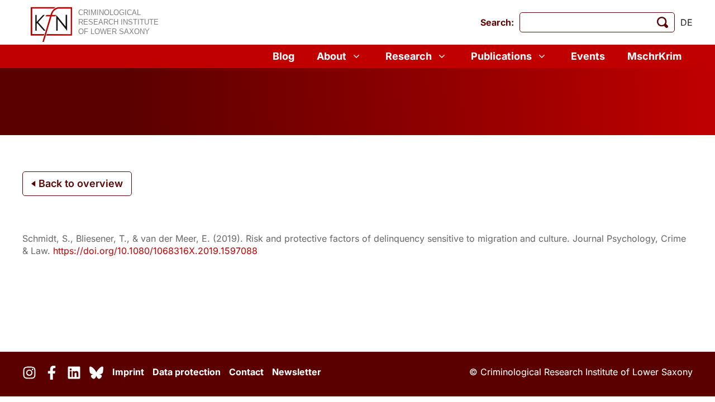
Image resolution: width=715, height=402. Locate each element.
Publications (501, 56)
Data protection (186, 371)
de (686, 22)
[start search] (662, 22)
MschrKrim (654, 56)
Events (588, 56)
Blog (283, 56)
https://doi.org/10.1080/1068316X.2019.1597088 (155, 250)
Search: (497, 22)
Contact (246, 371)
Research (408, 56)
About (331, 56)
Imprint (128, 371)
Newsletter (296, 371)
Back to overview (79, 183)
